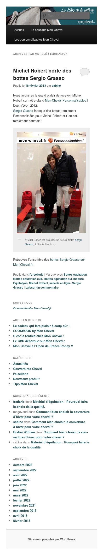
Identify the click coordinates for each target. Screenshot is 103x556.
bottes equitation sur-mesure (64, 279)
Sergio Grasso (23, 110)
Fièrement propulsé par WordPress (51, 539)
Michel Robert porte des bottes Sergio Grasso (42, 74)
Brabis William (24, 432)
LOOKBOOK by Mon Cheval (33, 330)
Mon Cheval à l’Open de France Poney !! (43, 346)
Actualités (20, 363)
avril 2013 (20, 515)
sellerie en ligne (60, 283)
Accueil (19, 30)
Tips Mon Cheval (25, 383)
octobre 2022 (22, 464)
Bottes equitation (75, 274)
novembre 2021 (24, 505)
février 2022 (21, 500)
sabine (56, 85)
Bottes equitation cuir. (28, 279)
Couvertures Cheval (27, 368)
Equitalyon (20, 283)
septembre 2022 (24, 470)
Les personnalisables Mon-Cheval (36, 39)
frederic (18, 401)
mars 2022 (20, 495)
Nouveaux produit (26, 378)
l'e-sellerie (36, 274)
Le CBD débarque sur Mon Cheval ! (39, 340)
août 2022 (20, 475)
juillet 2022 (21, 480)
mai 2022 (19, 490)
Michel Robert (38, 283)
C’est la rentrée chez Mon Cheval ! (38, 335)
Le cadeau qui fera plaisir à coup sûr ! (41, 325)
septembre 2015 (24, 510)
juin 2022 (20, 485)
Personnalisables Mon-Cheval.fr (32, 308)
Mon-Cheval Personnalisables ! (66, 100)
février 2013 (21, 520)
